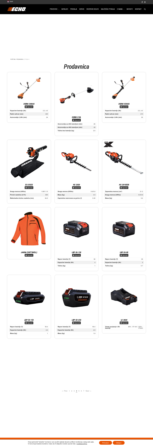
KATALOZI (64, 9)
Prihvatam (105, 443)
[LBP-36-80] (124, 229)
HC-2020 (76, 184)
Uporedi (29, 107)
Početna (13, 59)
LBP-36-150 (76, 252)
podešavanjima (82, 444)
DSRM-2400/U (29, 104)
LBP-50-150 (29, 320)
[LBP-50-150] (29, 297)
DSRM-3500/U (124, 104)
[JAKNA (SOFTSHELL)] (29, 229)
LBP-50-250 (76, 320)
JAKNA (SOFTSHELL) (29, 252)
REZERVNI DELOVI (92, 9)
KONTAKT (138, 9)
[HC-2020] (77, 162)
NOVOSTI (130, 9)
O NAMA (120, 9)
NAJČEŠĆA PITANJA (108, 9)
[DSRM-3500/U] (124, 87)
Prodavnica (19, 59)
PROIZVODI (53, 9)
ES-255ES (29, 184)
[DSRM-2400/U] (29, 87)
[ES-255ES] (29, 162)
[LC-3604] (124, 297)
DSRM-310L (76, 117)
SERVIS (81, 9)
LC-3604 (124, 320)
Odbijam (118, 443)
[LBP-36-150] (77, 229)
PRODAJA (73, 9)
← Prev (64, 391)
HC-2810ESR (124, 184)
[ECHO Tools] (16, 9)
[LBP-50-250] (77, 297)
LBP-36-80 (124, 252)
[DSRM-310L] (77, 94)
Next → (88, 391)
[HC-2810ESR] (124, 162)
